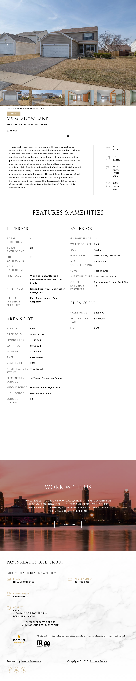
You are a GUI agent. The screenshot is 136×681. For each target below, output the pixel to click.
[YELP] (23, 670)
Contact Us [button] (68, 524)
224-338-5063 (82, 582)
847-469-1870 (20, 596)
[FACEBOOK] (9, 670)
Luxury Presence (31, 661)
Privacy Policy (98, 661)
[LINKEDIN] (16, 670)
